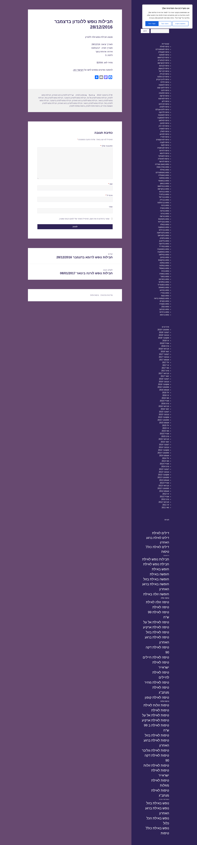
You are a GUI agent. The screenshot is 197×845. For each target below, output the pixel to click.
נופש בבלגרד (164, 194)
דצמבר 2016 (164, 379)
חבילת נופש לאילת (156, 564)
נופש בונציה (164, 208)
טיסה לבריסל (164, 71)
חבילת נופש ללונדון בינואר (93, 103)
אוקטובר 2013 (163, 475)
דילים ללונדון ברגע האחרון (62, 95)
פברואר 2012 (164, 502)
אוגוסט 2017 (164, 360)
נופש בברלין (164, 200)
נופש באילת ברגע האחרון (157, 810)
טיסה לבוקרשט (163, 63)
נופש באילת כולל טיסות (157, 830)
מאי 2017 (165, 368)
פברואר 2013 (164, 486)
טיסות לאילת (160, 710)
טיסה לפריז (165, 137)
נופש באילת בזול (157, 803)
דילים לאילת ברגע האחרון (157, 540)
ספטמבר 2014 (163, 453)
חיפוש (145, 31)
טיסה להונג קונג (163, 88)
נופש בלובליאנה (163, 233)
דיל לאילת (166, 555)
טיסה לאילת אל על (156, 622)
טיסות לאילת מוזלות (160, 782)
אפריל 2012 (164, 497)
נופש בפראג (164, 290)
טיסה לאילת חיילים (156, 657)
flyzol (91, 95)
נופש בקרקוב (164, 309)
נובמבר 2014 (164, 447)
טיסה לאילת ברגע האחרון (157, 639)
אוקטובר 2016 (163, 384)
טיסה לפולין (164, 131)
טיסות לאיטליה (163, 159)
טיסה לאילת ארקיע (156, 627)
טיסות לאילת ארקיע (155, 720)
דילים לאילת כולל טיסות (157, 549)
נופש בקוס (165, 296)
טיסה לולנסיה (164, 93)
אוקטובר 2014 (163, 450)
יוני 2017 (165, 365)
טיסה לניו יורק (164, 126)
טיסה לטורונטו (163, 99)
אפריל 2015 (164, 434)
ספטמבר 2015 (163, 420)
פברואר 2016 (164, 406)
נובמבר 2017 (164, 357)
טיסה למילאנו (164, 120)
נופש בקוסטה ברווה (161, 298)
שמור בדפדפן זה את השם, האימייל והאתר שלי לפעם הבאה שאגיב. (84, 219)
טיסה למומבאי (163, 115)
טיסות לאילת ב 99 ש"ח (156, 727)
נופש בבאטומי (163, 181)
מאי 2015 (165, 431)
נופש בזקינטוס (163, 219)
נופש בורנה (165, 213)
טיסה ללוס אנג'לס (162, 109)
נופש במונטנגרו (163, 249)
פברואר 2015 (164, 439)
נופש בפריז (165, 293)
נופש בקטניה (164, 304)
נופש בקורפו (164, 301)
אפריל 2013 (164, 483)
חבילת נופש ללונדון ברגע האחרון (70, 103)
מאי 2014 (165, 461)
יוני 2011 (165, 505)
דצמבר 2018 (164, 332)
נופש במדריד (164, 246)
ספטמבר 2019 (163, 330)
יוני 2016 (165, 395)
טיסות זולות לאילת (156, 705)
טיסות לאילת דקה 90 (157, 757)
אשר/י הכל (151, 24)
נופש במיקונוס (163, 260)
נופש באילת (164, 170)
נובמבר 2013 (164, 472)
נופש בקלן (165, 307)
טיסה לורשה (164, 96)
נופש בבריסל (164, 197)
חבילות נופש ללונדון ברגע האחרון (84, 100)
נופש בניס (165, 271)
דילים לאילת (160, 533)
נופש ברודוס (164, 312)
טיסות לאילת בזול (157, 735)
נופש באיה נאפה (163, 167)
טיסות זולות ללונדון (93, 106)
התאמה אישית (180, 24)
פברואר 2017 (164, 373)
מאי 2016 (165, 398)
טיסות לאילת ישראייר (160, 772)
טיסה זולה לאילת (157, 602)
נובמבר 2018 (164, 335)
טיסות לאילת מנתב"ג (160, 792)
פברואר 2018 (164, 349)
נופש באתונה (164, 178)
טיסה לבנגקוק (164, 68)
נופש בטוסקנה (163, 227)
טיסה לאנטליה (163, 52)
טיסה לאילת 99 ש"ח (158, 614)
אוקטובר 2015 (163, 417)
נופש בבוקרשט (163, 189)
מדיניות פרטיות (107, 295)
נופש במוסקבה (163, 252)
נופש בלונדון (164, 238)
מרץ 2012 (165, 499)
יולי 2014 (165, 458)
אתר (111, 207)
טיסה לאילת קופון (157, 697)
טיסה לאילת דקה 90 (157, 649)
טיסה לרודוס (164, 151)
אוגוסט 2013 (164, 480)
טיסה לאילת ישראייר (160, 664)
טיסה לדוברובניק (162, 79)
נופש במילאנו (164, 255)
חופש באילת (160, 569)
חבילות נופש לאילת (155, 559)
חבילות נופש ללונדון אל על (97, 98)
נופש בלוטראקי (163, 235)
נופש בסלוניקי (164, 282)
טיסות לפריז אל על (164, 799)
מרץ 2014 (165, 466)
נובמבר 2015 (164, 414)
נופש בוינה (165, 205)
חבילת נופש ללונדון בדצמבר (60, 100)
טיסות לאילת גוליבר (155, 750)
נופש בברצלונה (163, 203)
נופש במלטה (164, 265)
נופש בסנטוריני (163, 285)
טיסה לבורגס (164, 66)
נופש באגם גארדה (162, 164)
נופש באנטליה (163, 175)
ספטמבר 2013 (163, 477)
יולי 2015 (165, 425)
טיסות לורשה (164, 161)
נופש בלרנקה (164, 244)
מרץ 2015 (165, 436)
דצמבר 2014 (164, 445)
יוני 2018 (165, 341)
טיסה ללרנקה (164, 112)
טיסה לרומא (164, 153)
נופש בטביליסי (163, 222)
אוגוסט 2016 (164, 390)
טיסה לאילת (164, 47)
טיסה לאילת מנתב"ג (160, 689)
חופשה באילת (159, 574)
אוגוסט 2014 (164, 455)
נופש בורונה (164, 211)
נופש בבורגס (164, 192)
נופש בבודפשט (163, 186)
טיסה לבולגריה (163, 60)
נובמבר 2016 (164, 382)
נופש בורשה (164, 216)
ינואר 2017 (165, 376)
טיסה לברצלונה (163, 77)
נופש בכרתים (164, 230)
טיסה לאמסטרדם (162, 49)
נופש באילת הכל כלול (157, 820)
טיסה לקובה (164, 142)
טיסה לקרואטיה (163, 148)
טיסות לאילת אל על (155, 715)
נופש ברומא (164, 315)
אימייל (109, 195)
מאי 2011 (165, 507)
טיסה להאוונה (164, 85)
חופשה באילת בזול (156, 579)
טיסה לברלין (164, 74)
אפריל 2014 (164, 464)
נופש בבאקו (164, 183)
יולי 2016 (165, 393)
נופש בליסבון (164, 241)
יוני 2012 (165, 494)
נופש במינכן (164, 257)
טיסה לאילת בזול (157, 632)
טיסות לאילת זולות (156, 765)
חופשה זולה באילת (156, 594)
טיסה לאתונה (164, 55)
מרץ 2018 (165, 346)
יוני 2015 (165, 428)
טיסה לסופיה (164, 129)
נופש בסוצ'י (164, 276)
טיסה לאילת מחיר (156, 682)
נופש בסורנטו (164, 279)
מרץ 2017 (165, 371)
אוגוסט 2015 (164, 423)
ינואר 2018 (165, 351)
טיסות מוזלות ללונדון (77, 106)
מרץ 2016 (165, 403)
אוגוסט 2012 (164, 491)
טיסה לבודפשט (163, 57)
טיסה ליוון (165, 101)
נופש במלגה (164, 263)
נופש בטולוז (164, 224)
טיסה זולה (165, 598)
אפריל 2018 (164, 343)
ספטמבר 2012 (163, 488)
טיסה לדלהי (164, 82)
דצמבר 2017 (164, 354)
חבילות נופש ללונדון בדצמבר (75, 98)
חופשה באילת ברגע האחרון (155, 586)
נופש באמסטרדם (162, 172)
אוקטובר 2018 (163, 338)
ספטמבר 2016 (163, 387)
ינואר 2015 (165, 442)
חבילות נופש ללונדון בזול (54, 98)
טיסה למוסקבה (163, 118)
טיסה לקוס (165, 145)
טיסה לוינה (165, 90)
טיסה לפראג (164, 134)
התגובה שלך (106, 146)
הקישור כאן (78, 70)
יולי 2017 (165, 362)
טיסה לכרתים (164, 104)
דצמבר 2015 (164, 412)
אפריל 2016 (164, 401)
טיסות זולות (164, 701)
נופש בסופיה (164, 274)
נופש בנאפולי (164, 268)
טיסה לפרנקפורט (162, 140)
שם (110, 184)
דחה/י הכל (164, 24)
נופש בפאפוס (164, 287)
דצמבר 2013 (164, 469)
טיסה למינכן (164, 123)
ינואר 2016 (165, 409)
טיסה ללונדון (164, 107)
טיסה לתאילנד (163, 156)
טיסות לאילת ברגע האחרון (156, 742)
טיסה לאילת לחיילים (160, 674)
